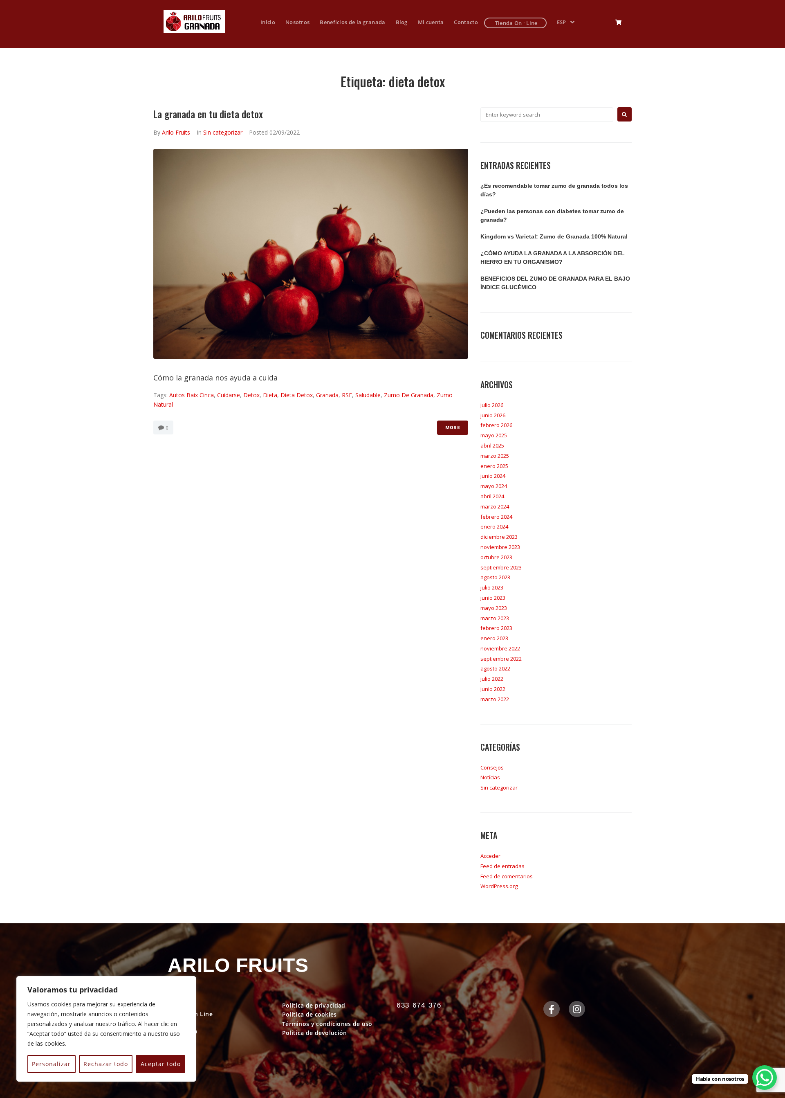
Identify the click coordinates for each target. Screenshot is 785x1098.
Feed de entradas (502, 866)
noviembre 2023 (500, 547)
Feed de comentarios (506, 876)
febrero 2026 (496, 425)
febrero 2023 (496, 628)
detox (251, 395)
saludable (368, 395)
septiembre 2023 (501, 567)
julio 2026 (491, 405)
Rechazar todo (105, 1064)
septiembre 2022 (501, 658)
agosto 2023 (495, 577)
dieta (270, 395)
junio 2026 (492, 415)
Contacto (181, 1040)
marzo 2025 (494, 455)
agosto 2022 (495, 668)
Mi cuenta (182, 1031)
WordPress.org (499, 886)
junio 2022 (492, 689)
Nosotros (181, 1022)
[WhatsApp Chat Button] (764, 1077)
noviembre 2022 (500, 648)
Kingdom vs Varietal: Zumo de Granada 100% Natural (554, 236)
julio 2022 (491, 678)
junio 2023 (492, 597)
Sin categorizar (222, 132)
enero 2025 (494, 466)
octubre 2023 (496, 557)
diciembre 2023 (499, 536)
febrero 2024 (496, 516)
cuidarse (228, 395)
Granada (327, 395)
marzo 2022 (494, 699)
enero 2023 (494, 638)
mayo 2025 (493, 435)
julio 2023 (491, 587)
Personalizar (51, 1064)
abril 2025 (492, 445)
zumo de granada (408, 395)
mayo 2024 (493, 486)
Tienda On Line (190, 1014)
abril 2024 (492, 496)
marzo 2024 (494, 506)
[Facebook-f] (551, 1009)
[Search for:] (546, 114)
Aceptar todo (161, 1064)
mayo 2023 (493, 608)
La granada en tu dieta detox (208, 113)
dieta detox (296, 395)
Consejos (492, 767)
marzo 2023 (494, 618)
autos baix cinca (191, 395)
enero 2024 (494, 526)
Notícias (490, 777)
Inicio (176, 1005)
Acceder (490, 856)
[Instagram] (577, 1009)
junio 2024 (492, 475)
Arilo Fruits (176, 132)
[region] (106, 1029)
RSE (347, 395)
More (452, 427)
